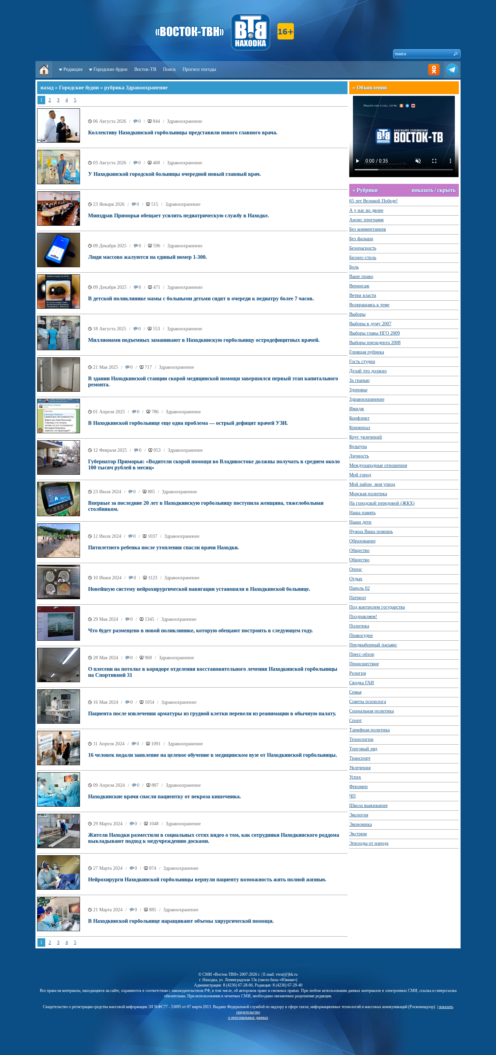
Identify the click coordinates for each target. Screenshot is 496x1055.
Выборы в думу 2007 (370, 323)
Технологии (361, 739)
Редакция (72, 69)
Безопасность (362, 248)
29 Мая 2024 (105, 619)
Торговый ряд (363, 748)
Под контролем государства (377, 607)
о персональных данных (248, 1017)
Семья (355, 692)
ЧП (352, 796)
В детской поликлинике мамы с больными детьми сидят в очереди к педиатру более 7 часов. (201, 298)
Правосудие (361, 635)
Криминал (359, 427)
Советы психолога (367, 701)
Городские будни (110, 69)
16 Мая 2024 (105, 702)
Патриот (357, 597)
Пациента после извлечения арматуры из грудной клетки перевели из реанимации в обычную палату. (212, 713)
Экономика (360, 824)
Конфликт (359, 418)
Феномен (358, 786)
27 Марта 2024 (107, 868)
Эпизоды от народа (368, 843)
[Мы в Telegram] (452, 76)
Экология (358, 814)
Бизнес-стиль (362, 257)
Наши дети (360, 522)
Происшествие (364, 663)
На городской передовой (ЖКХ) (382, 503)
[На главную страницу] (43, 76)
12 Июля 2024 (107, 536)
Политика (359, 626)
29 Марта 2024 (107, 823)
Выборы (357, 314)
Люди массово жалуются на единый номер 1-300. (147, 257)
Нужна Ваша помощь (371, 531)
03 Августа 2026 (109, 162)
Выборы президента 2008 (375, 342)
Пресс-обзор (361, 654)
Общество (359, 550)
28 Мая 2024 (105, 657)
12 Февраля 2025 (110, 450)
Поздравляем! (363, 616)
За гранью (359, 380)
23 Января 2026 (109, 204)
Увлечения (359, 767)
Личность (359, 456)
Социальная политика (371, 711)
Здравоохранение (184, 121)
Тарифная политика (369, 729)
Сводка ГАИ (361, 682)
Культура (358, 446)
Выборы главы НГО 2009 (374, 333)
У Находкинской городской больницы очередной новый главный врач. (174, 174)
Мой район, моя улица (372, 484)
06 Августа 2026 (109, 121)
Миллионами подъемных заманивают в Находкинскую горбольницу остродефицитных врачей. (204, 340)
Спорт (355, 720)
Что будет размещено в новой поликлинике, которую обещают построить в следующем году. (200, 630)
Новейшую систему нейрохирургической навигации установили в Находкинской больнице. (199, 589)
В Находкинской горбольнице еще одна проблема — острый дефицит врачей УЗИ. (188, 423)
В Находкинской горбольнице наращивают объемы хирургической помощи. (181, 921)
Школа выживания (368, 805)
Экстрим (358, 833)
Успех (355, 777)
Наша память (362, 512)
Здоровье (358, 389)
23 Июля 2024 (107, 491)
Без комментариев (367, 229)
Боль (354, 267)
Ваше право (361, 276)
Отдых (355, 578)
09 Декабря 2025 (110, 245)
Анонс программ (366, 219)
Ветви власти (362, 295)
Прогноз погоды (199, 69)
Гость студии (362, 361)
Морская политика (368, 493)
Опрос (355, 569)
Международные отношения (378, 465)
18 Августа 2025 (109, 328)
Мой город (360, 474)
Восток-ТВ (145, 69)
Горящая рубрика (366, 352)
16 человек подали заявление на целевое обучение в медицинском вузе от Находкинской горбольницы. (212, 755)
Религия (357, 673)
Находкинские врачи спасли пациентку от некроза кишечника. (164, 796)
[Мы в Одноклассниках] (433, 76)
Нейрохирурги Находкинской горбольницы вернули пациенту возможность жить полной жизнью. (207, 879)
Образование (362, 541)
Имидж (356, 408)
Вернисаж (359, 285)
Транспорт (359, 758)
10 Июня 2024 (107, 577)
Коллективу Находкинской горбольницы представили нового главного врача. (182, 132)
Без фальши (361, 238)
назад (47, 87)
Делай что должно (368, 370)
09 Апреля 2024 (109, 785)
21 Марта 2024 (107, 909)
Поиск (169, 69)
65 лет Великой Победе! (373, 200)
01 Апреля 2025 (109, 411)
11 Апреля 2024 (109, 743)
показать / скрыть (434, 190)
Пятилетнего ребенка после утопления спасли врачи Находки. (163, 547)
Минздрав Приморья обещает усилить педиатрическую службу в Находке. (178, 215)
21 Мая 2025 (105, 367)
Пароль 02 (359, 588)
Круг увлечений (365, 437)
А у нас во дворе (366, 210)
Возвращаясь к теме (369, 304)
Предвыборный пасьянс (373, 644)
